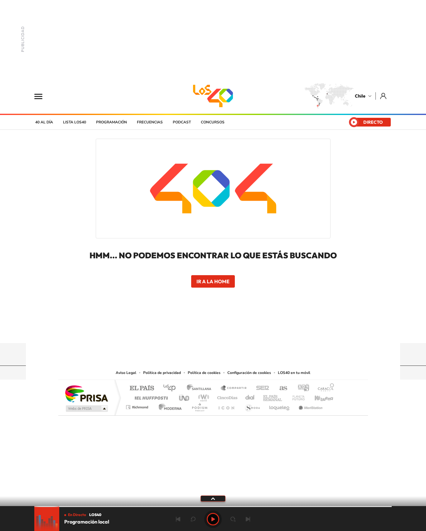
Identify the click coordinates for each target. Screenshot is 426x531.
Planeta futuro (296, 396)
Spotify (238, 331)
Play (213, 519)
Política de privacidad (162, 372)
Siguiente (248, 519)
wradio (203, 396)
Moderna (168, 405)
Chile (360, 96)
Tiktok (176, 331)
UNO (185, 396)
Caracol (324, 388)
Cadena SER (260, 388)
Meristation (310, 405)
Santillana (200, 388)
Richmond (137, 405)
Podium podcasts (199, 405)
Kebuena (318, 396)
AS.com (280, 388)
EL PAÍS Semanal (273, 396)
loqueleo (280, 405)
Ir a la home (213, 281)
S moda (252, 405)
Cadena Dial (250, 396)
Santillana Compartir (233, 388)
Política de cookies (204, 372)
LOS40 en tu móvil (294, 372)
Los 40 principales (171, 388)
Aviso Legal (126, 372)
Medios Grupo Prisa (86, 408)
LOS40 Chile (213, 96)
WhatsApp (250, 331)
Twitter (213, 331)
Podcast (182, 122)
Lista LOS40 (74, 122)
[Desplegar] (213, 498)
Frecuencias (150, 122)
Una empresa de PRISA (86, 393)
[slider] (213, 506)
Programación (111, 122)
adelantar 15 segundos (233, 519)
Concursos (213, 122)
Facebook (225, 331)
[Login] (383, 95)
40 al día (44, 122)
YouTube (201, 331)
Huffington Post (150, 396)
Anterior (178, 519)
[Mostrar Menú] (42, 96)
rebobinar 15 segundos (193, 519)
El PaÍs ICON (226, 405)
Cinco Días (226, 396)
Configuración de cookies (249, 372)
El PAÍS (141, 388)
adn (301, 388)
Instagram (188, 331)
